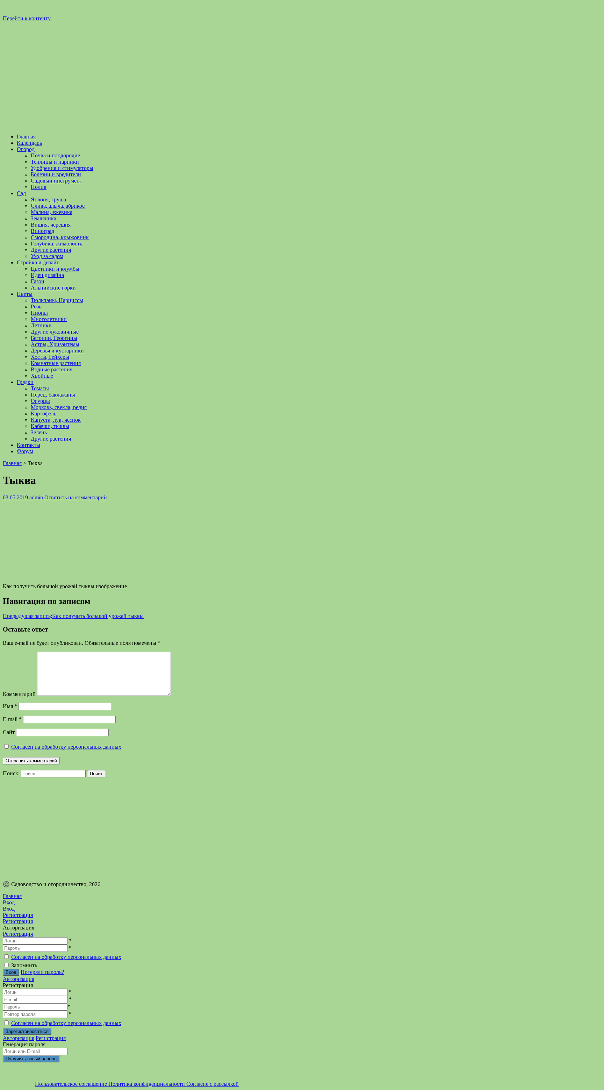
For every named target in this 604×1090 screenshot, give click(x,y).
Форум (25, 451)
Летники (41, 325)
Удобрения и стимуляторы (62, 168)
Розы (37, 306)
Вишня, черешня (51, 225)
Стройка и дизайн (38, 262)
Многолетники (49, 319)
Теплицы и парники (55, 162)
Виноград (42, 231)
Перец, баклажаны (53, 395)
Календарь (29, 143)
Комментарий (19, 694)
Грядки (25, 382)
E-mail (12, 719)
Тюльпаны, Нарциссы (57, 300)
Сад (21, 193)
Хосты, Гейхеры (50, 357)
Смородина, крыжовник (60, 237)
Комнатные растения (56, 363)
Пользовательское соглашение (71, 1084)
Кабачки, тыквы (50, 426)
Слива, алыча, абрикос (58, 206)
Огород (26, 149)
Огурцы (40, 401)
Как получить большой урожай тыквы (73, 616)
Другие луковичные (55, 332)
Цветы (25, 294)
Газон (37, 281)
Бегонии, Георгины (54, 338)
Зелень (39, 432)
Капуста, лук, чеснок (56, 420)
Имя (10, 706)
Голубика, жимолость (56, 244)
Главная (26, 137)
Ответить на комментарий (75, 497)
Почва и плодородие (55, 155)
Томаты (40, 388)
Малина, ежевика (51, 212)
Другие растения (51, 250)
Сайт (9, 732)
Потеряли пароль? (42, 972)
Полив (38, 187)
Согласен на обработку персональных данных (66, 747)
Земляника (43, 218)
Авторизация (18, 979)
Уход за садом (47, 256)
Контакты (28, 445)
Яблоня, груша (48, 199)
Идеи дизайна (47, 275)
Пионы (39, 313)
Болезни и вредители (56, 174)
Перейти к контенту (27, 18)
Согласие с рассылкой (212, 1084)
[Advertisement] (212, 826)
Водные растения (51, 369)
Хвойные (42, 376)
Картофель (43, 413)
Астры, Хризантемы (55, 344)
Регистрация (18, 934)
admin (36, 497)
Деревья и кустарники (57, 351)
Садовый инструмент (56, 181)
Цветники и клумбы (55, 269)
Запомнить (24, 965)
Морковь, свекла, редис (59, 407)
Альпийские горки (53, 288)
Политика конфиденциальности (147, 1084)
